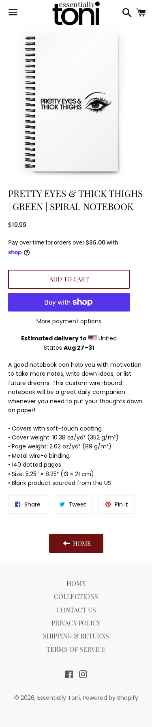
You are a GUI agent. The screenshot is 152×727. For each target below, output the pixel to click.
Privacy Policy (76, 623)
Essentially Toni (58, 698)
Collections (76, 596)
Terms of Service (76, 649)
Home (76, 583)
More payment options (68, 321)
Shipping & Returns (76, 636)
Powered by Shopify (110, 698)
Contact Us (76, 610)
